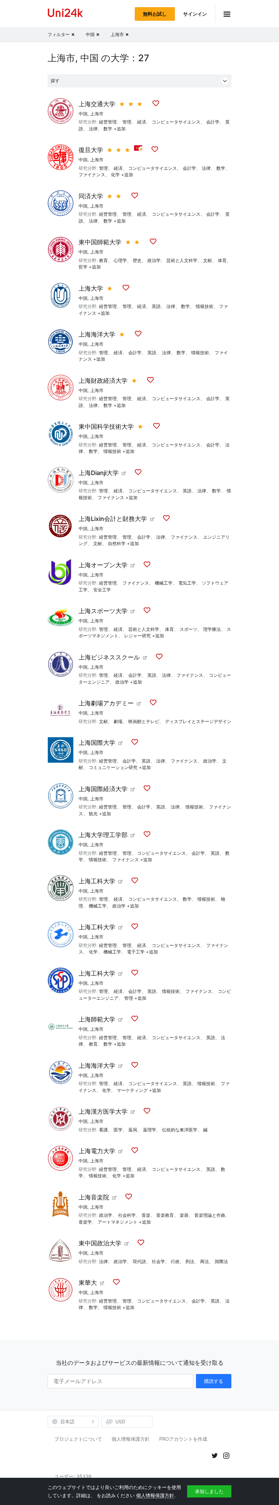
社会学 (158, 1261)
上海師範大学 (97, 1019)
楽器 (184, 1215)
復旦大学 (91, 149)
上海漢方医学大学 (103, 1111)
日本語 (67, 1421)
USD (120, 1421)
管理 (126, 122)
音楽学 (85, 1222)
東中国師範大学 (100, 242)
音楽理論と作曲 (209, 1215)
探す (55, 80)
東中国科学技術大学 (106, 426)
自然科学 (117, 543)
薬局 (132, 1129)
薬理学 (149, 1129)
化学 (115, 174)
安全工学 (102, 589)
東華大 (88, 1282)
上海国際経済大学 (103, 788)
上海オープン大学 (103, 565)
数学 (107, 128)
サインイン (195, 14)
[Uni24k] (65, 13)
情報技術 (204, 306)
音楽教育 (165, 1215)
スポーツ (188, 629)
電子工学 (136, 951)
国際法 (221, 1261)
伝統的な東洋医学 (179, 1129)
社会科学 (127, 1215)
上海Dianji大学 (99, 472)
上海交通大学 (97, 104)
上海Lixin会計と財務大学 (113, 518)
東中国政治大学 (100, 1243)
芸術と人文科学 (181, 260)
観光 (93, 813)
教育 (103, 260)
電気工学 (187, 583)
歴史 (137, 260)
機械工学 (164, 583)
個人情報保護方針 (131, 1439)
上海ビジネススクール (109, 657)
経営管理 (108, 122)
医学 (118, 1129)
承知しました (209, 1491)
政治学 (154, 260)
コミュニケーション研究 (113, 767)
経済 (141, 122)
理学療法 (212, 629)
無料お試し (155, 14)
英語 (156, 306)
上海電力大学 (97, 1151)
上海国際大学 (97, 742)
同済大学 (91, 196)
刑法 (189, 1261)
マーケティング (132, 1090)
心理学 (120, 260)
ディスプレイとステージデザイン (198, 721)
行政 (175, 1261)
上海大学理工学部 (103, 834)
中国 (83, 113)
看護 (103, 1129)
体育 (222, 260)
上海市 (96, 113)
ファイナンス (92, 174)
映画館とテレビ (143, 721)
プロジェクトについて (78, 1439)
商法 (204, 1261)
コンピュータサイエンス (176, 122)
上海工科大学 (97, 881)
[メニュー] (223, 13)
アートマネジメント (117, 1222)
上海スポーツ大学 (103, 611)
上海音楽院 (94, 1197)
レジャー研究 (137, 635)
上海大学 (91, 288)
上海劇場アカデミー (106, 703)
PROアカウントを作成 (183, 1439)
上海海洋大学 (97, 334)
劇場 (118, 721)
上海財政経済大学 (103, 380)
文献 (207, 260)
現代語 (139, 1261)
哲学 (83, 266)
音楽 (146, 1215)
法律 (93, 128)
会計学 (212, 122)
